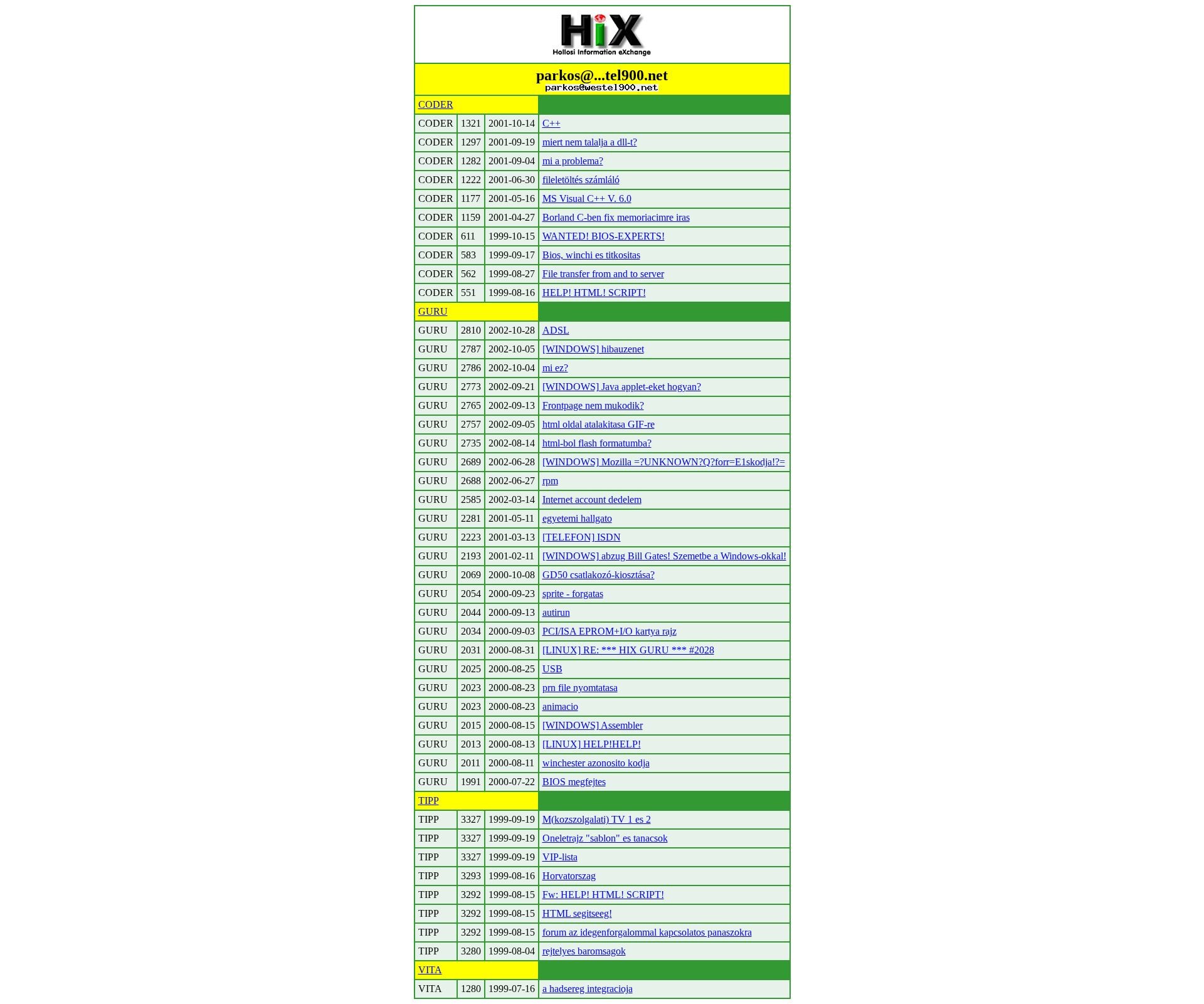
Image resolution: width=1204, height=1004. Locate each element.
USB (552, 668)
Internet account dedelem (592, 499)
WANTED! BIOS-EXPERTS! (603, 236)
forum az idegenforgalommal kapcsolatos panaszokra (647, 932)
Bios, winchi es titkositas (591, 255)
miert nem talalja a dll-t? (589, 142)
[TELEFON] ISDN (581, 537)
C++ (551, 123)
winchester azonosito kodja (596, 763)
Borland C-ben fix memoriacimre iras (616, 217)
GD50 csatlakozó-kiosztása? (598, 574)
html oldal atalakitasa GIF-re (598, 424)
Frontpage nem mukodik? (593, 405)
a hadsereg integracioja (587, 988)
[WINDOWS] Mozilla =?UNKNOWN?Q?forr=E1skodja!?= (663, 462)
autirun (556, 612)
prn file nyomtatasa (580, 687)
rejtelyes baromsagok (584, 951)
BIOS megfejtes (574, 781)
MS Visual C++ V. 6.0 (586, 198)
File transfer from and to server (603, 273)
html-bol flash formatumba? (597, 443)
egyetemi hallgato (577, 518)
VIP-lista (560, 857)
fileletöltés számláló (581, 179)
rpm (550, 480)
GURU (433, 311)
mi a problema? (572, 161)
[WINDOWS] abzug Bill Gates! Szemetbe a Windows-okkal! (664, 556)
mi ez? (555, 367)
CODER (435, 104)
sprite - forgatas (572, 593)
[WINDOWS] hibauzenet (593, 349)
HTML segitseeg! (577, 913)
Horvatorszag (569, 875)
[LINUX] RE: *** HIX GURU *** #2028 (628, 650)
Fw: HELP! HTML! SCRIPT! (603, 894)
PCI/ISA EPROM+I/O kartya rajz (609, 631)
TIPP (428, 800)
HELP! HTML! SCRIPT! (594, 292)
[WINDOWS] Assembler (592, 725)
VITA (430, 969)
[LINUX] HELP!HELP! (591, 744)
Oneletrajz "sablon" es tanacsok (605, 838)
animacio (560, 706)
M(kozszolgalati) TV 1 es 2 (596, 819)
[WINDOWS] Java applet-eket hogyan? (621, 386)
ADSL (555, 330)
